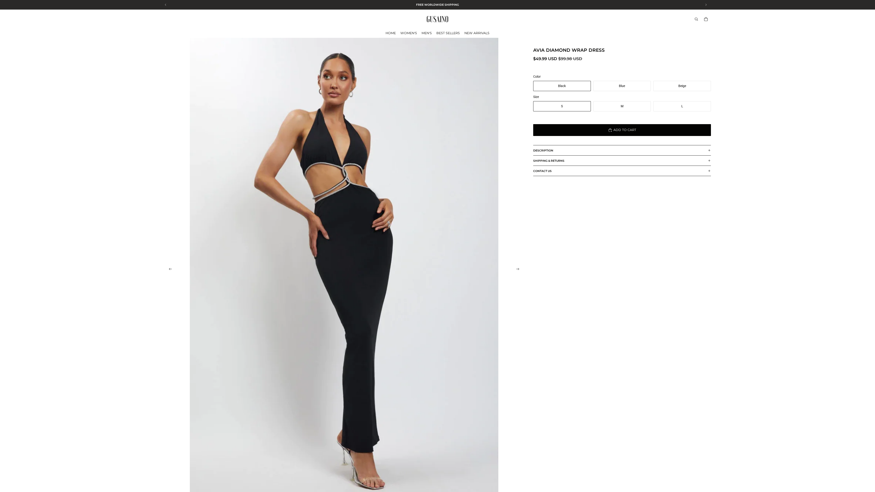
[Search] (696, 19)
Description (543, 150)
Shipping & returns (548, 160)
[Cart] (706, 19)
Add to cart (624, 130)
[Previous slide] (169, 270)
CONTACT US (542, 171)
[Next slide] (519, 270)
